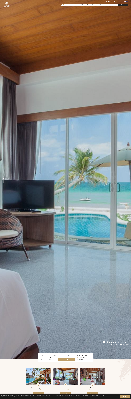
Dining (89, 5)
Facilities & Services (81, 5)
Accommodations (71, 5)
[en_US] (125, 2)
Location (107, 5)
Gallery (102, 5)
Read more (16, 396)
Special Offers (95, 5)
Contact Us (113, 5)
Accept (124, 396)
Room (54, 355)
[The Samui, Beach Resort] (6, 6)
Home (64, 5)
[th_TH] (127, 2)
